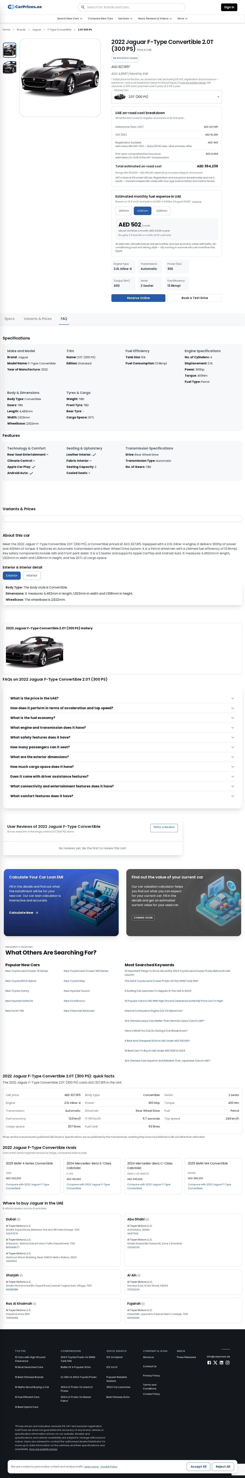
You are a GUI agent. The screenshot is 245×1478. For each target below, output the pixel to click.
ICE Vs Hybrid (114, 1357)
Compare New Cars (100, 18)
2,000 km (142, 211)
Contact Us (150, 1366)
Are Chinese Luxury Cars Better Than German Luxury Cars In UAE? (164, 1021)
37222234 (133, 1289)
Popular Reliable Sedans (116, 1379)
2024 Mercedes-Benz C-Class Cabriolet (149, 1165)
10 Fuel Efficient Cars (27, 1397)
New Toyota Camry (17, 991)
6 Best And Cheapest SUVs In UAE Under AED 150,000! (157, 1041)
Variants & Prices (38, 318)
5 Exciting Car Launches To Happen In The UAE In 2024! (158, 991)
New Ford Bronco (74, 1001)
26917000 (133, 1233)
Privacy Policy (151, 1375)
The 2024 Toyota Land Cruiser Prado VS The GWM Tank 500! (161, 981)
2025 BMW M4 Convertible (208, 1163)
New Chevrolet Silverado (79, 1011)
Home (6, 29)
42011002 (11, 1261)
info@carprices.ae (218, 1356)
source (196, 201)
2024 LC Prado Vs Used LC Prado (77, 1389)
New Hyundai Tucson (77, 991)
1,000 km (124, 211)
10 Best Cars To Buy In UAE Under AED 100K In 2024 (155, 1050)
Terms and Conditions (149, 1386)
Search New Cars (68, 18)
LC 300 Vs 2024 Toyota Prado (79, 1377)
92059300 (133, 1318)
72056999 (12, 1318)
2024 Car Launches (118, 1387)
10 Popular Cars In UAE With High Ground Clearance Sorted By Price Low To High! (174, 1001)
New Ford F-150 (14, 1011)
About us (148, 1357)
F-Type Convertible (59, 29)
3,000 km (161, 211)
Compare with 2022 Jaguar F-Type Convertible (27, 1186)
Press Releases (186, 1357)
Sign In (229, 7)
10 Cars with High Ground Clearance (30, 1359)
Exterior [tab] (12, 575)
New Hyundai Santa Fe (19, 1001)
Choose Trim (121, 90)
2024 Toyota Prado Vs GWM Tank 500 (78, 1359)
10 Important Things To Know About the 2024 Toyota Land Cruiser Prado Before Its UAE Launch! (177, 973)
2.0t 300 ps (85, 29)
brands (21, 29)
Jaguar (36, 29)
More (181, 18)
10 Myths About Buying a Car (32, 1387)
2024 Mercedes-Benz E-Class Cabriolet (89, 1165)
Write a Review (164, 827)
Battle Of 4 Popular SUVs (76, 1367)
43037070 (12, 1233)
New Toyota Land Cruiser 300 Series (86, 971)
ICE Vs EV (112, 1367)
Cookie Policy (151, 1394)
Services (123, 18)
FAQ (64, 318)
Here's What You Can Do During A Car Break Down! (156, 1031)
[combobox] (166, 96)
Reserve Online (138, 298)
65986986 (12, 1289)
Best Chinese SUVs (118, 1397)
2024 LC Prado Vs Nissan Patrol (76, 1399)
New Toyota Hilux (74, 981)
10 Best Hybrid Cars (26, 1407)
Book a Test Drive (195, 298)
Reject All (223, 1466)
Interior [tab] (32, 575)
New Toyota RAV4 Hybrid (20, 981)
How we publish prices (43, 1449)
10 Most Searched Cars (29, 1367)
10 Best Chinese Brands (29, 1377)
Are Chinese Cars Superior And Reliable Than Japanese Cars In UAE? (167, 1060)
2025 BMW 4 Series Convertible (29, 1163)
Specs (10, 318)
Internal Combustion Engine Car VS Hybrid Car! (154, 1011)
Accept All (198, 1466)
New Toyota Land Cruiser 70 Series (26, 971)
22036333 (133, 1247)
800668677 (12, 1247)
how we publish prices (193, 82)
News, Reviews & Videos (153, 18)
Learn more (91, 1466)
